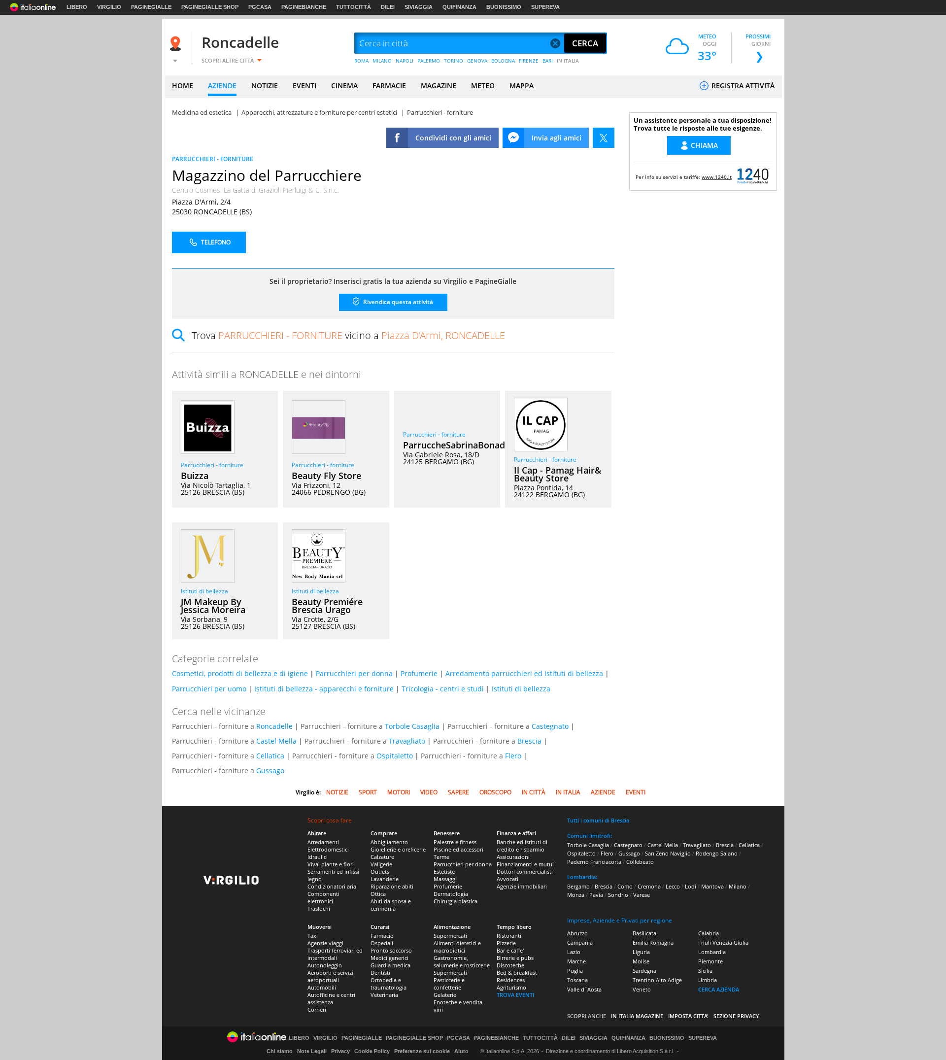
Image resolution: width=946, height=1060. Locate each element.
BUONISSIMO (503, 7)
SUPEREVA (545, 7)
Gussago (270, 770)
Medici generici (389, 957)
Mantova (712, 886)
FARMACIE (389, 85)
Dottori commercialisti (525, 871)
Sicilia (705, 970)
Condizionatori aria (331, 886)
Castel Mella (276, 741)
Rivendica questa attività (397, 302)
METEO (483, 85)
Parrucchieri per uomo (209, 688)
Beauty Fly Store (326, 475)
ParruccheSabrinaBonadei (457, 445)
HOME (182, 85)
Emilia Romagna (653, 942)
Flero (513, 755)
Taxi (312, 935)
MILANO (382, 60)
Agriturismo (511, 987)
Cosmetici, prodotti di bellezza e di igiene (240, 673)
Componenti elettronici (323, 897)
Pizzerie (506, 943)
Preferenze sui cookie (422, 1051)
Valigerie (381, 864)
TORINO (453, 60)
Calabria (708, 933)
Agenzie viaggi (325, 943)
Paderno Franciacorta (594, 861)
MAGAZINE (438, 85)
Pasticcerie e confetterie (449, 983)
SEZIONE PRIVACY (736, 1016)
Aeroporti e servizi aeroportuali (330, 976)
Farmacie (382, 935)
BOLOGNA (503, 60)
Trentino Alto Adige (657, 980)
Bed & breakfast (517, 972)
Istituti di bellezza (204, 591)
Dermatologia (451, 893)
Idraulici (317, 856)
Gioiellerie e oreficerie (398, 849)
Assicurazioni (513, 856)
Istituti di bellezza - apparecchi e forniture (324, 688)
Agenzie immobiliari (522, 886)
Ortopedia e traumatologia (388, 983)
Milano (737, 886)
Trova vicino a (348, 335)
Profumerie (419, 673)
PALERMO (428, 60)
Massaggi (445, 879)
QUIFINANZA (459, 7)
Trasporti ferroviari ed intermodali (335, 954)
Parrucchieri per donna (354, 673)
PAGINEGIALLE (151, 7)
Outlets (380, 871)
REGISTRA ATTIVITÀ (742, 85)
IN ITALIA (568, 60)
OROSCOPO (495, 792)
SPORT (368, 792)
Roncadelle (240, 42)
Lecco (673, 886)
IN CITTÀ (533, 792)
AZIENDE (222, 85)
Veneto (642, 989)
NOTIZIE (264, 85)
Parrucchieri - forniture (212, 465)
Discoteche (510, 965)
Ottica (378, 893)
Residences (511, 980)
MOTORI (398, 792)
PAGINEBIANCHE (303, 7)
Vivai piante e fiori (330, 864)
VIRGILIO (109, 7)
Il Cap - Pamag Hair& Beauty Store (557, 474)
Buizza (194, 475)
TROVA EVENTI (515, 994)
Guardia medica (390, 965)
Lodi (690, 886)
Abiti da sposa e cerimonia (391, 904)
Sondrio (618, 894)
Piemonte (710, 961)
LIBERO (77, 7)
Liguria (641, 952)
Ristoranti (509, 935)
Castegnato (550, 726)
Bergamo (578, 886)
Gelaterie (445, 994)
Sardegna (644, 970)
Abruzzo (577, 933)
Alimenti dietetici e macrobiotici (457, 946)
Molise (641, 961)
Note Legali (312, 1051)
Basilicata (644, 933)
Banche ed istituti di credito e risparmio (522, 845)
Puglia (575, 970)
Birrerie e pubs (515, 957)
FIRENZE (529, 60)
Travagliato (407, 741)
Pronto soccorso (391, 950)
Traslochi (318, 908)
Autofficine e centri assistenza (331, 998)
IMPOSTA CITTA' (688, 1016)
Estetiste (444, 871)
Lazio (573, 952)
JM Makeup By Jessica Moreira (213, 605)
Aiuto (461, 1051)
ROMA (361, 60)
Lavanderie (385, 879)
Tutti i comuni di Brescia (598, 820)
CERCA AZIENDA (718, 989)
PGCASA (259, 7)
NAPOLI (404, 60)
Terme (441, 856)
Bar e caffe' (510, 950)
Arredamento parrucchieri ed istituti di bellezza (524, 673)
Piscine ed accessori (458, 849)
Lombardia (712, 952)
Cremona (649, 886)
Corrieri (316, 1009)
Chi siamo (280, 1051)
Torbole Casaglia (412, 726)
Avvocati (507, 879)
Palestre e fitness (455, 842)
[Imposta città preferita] (177, 43)
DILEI (388, 7)
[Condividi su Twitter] (603, 138)
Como (625, 886)
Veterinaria (384, 994)
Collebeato (640, 861)
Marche (576, 961)
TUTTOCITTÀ (353, 7)
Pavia (596, 894)
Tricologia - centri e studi (443, 688)
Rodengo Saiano (717, 853)
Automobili (321, 987)
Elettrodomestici (328, 849)
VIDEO (429, 792)
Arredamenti (323, 842)
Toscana (577, 980)
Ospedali (382, 943)
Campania (580, 942)
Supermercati (450, 935)
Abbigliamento (389, 842)
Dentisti (380, 972)
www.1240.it (717, 176)
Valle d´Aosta (584, 989)
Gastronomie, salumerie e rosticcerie (462, 961)
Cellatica (270, 755)
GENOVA (477, 60)
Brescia (529, 741)
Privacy (340, 1051)
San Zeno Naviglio (668, 853)
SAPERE (458, 792)
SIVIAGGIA (419, 7)
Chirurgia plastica (455, 901)
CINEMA (344, 85)
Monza (575, 894)
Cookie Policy (372, 1051)
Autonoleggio (324, 965)
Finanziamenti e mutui (525, 864)
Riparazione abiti (392, 886)
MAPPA (521, 85)
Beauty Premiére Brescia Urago (327, 605)
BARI (547, 60)
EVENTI (304, 85)
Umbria (707, 980)
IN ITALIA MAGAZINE (637, 1016)
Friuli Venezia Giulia (723, 942)
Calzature (382, 856)
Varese (641, 894)
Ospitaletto (394, 755)
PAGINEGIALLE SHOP (209, 7)
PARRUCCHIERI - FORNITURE (212, 159)
